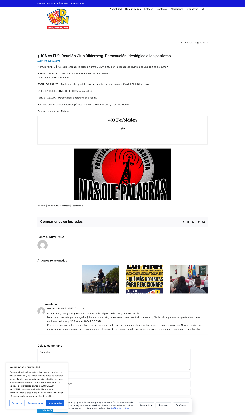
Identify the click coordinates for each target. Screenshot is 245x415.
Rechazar (163, 405)
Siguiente (200, 42)
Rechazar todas (35, 403)
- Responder (78, 308)
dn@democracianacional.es (72, 3)
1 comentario (77, 206)
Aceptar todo (146, 405)
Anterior (188, 42)
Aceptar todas (55, 403)
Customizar (17, 403)
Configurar (181, 405)
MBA (43, 206)
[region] (37, 385)
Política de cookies (120, 408)
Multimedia (65, 206)
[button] (203, 8)
